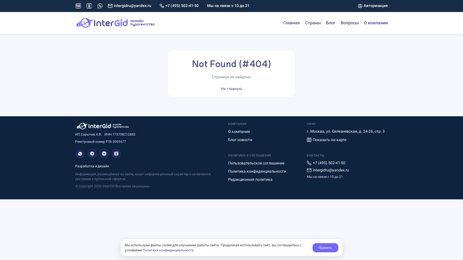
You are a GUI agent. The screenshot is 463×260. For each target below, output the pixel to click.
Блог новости (240, 139)
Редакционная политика (250, 179)
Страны (313, 22)
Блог (330, 22)
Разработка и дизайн (92, 166)
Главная (291, 22)
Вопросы (350, 22)
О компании (376, 22)
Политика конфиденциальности (257, 171)
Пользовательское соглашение (256, 163)
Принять (325, 248)
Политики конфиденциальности (168, 250)
